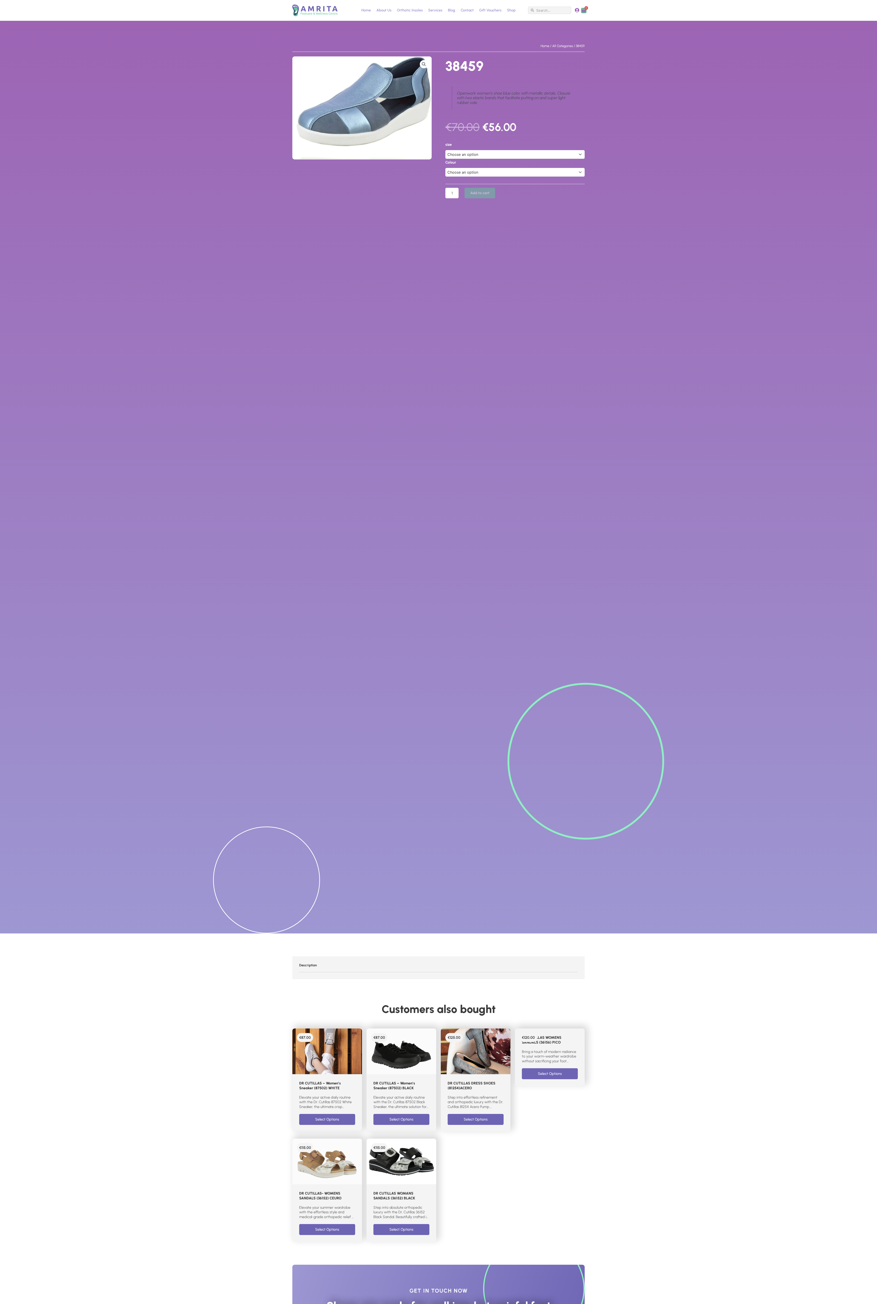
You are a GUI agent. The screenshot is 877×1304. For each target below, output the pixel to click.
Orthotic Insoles (410, 10)
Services (435, 10)
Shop (511, 10)
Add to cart (479, 193)
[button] (424, 64)
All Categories (562, 46)
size (448, 144)
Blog (451, 10)
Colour (450, 162)
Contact (467, 10)
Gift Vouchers (490, 10)
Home (366, 10)
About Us (383, 10)
